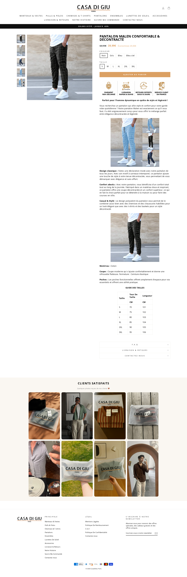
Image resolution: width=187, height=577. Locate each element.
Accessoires (160, 16)
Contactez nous (133, 20)
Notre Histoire (81, 20)
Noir (104, 55)
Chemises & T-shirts (79, 16)
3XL (133, 66)
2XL (125, 66)
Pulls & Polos (54, 16)
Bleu (120, 55)
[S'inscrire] (156, 533)
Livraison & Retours (56, 20)
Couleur (105, 51)
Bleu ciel (130, 55)
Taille (103, 62)
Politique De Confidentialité (96, 532)
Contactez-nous (135, 356)
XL (119, 66)
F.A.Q (135, 345)
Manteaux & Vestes (31, 16)
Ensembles (116, 16)
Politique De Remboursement (97, 525)
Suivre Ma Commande (107, 20)
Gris (112, 55)
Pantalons (100, 16)
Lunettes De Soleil (137, 16)
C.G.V (87, 529)
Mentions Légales (92, 521)
